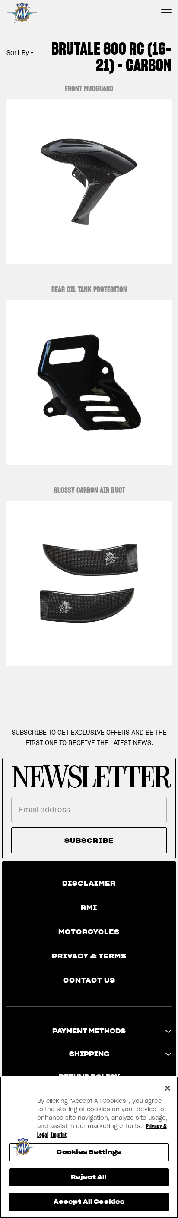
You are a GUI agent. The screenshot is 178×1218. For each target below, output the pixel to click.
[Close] (167, 1088)
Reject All (89, 1177)
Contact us (89, 980)
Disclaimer (89, 883)
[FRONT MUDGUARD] (89, 181)
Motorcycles (89, 932)
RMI (89, 908)
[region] (89, 1147)
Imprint (59, 1134)
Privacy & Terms (89, 956)
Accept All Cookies (89, 1201)
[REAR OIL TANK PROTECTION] (89, 382)
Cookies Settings (89, 1152)
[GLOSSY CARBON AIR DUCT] (89, 583)
